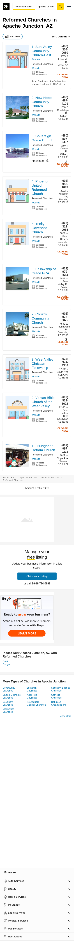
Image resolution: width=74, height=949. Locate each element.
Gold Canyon (7, 663)
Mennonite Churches (8, 710)
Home (6, 477)
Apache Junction (28, 477)
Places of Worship (50, 477)
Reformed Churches (42, 64)
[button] (69, 6)
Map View (15, 36)
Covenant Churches (8, 703)
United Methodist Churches (12, 696)
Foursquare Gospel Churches (36, 703)
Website (36, 68)
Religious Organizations (58, 703)
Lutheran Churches (32, 689)
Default (62, 36)
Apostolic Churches (32, 696)
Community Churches (9, 689)
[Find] (60, 6)
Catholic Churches (56, 696)
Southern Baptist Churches (60, 689)
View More (65, 716)
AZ (14, 477)
